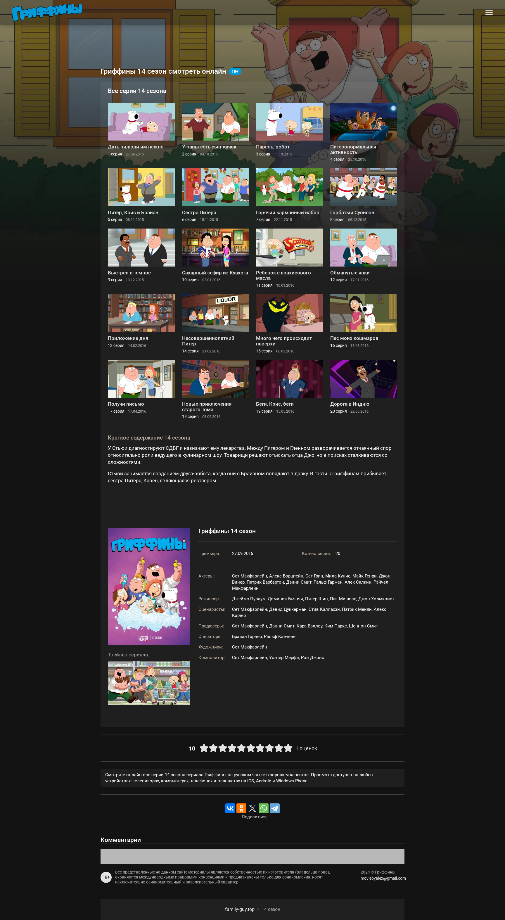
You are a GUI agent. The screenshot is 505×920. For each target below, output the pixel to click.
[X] (252, 808)
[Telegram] (275, 808)
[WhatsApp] (264, 808)
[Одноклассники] (241, 808)
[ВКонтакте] (230, 808)
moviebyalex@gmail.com (382, 878)
